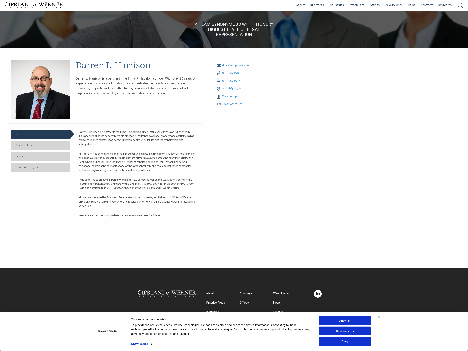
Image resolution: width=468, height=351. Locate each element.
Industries (337, 5)
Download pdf (230, 96)
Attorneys (357, 5)
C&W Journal (394, 5)
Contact (427, 5)
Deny (344, 341)
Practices (317, 5)
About (300, 5)
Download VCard (232, 104)
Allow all (344, 320)
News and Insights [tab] (27, 167)
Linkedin (318, 294)
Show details (139, 343)
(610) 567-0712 (231, 80)
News (411, 5)
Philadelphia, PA (232, 88)
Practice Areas (215, 302)
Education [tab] (22, 156)
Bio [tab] (18, 134)
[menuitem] (300, 5)
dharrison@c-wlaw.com (236, 65)
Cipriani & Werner (34, 5)
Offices (375, 5)
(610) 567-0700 (231, 73)
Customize (343, 330)
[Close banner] (379, 317)
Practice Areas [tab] (25, 145)
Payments (445, 5)
